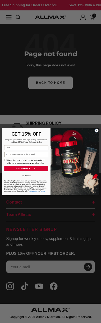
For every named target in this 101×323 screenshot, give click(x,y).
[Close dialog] (96, 130)
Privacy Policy (34, 191)
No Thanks (26, 175)
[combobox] (8, 154)
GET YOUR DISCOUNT (26, 168)
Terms (42, 191)
